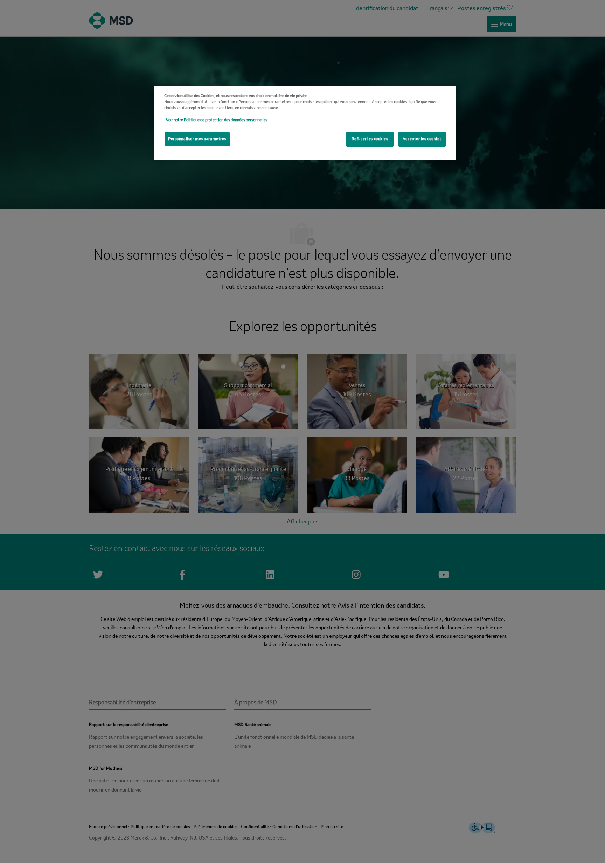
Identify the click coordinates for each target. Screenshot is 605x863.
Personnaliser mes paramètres (197, 139)
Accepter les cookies (422, 139)
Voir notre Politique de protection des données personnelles (216, 120)
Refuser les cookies (370, 139)
